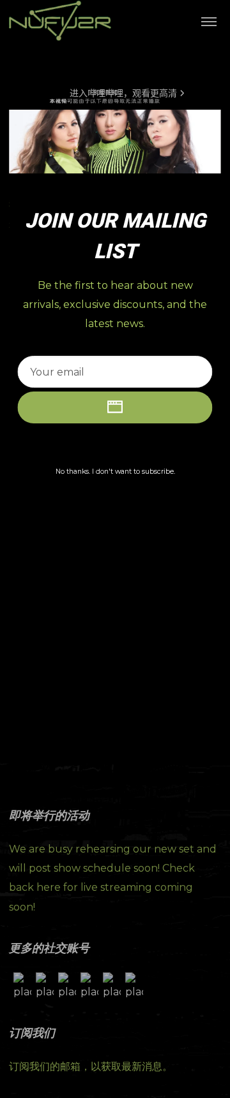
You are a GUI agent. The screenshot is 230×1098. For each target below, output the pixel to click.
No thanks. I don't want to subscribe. (115, 471)
